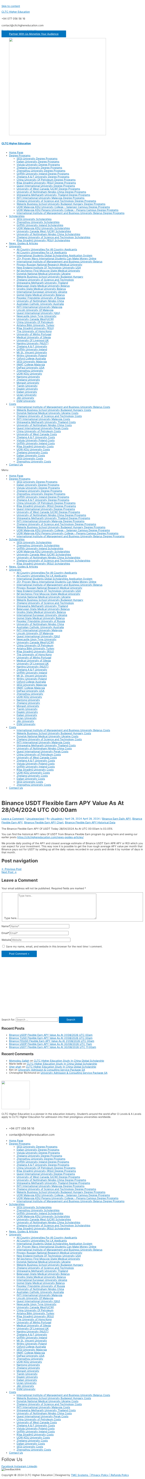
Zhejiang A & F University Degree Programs (43, 176)
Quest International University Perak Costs (42, 428)
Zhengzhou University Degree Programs (41, 170)
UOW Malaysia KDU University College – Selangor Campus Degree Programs (63, 206)
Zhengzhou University (30, 370)
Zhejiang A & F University (32, 346)
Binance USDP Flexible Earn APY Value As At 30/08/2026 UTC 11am (50, 1044)
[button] (34, 33)
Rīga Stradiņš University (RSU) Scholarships (43, 240)
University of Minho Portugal (34, 334)
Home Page (16, 152)
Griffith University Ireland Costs (36, 443)
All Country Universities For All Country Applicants (47, 249)
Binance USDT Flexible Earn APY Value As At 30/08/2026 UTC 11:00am (52, 1047)
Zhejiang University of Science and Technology (45, 279)
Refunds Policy (120, 1475)
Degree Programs (19, 155)
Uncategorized (35, 818)
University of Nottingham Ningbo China (40, 300)
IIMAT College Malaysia (31, 364)
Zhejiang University (28, 379)
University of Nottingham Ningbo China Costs (44, 425)
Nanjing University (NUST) (33, 343)
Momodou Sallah (19, 1060)
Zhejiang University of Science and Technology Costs (49, 416)
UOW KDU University (29, 373)
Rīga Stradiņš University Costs (35, 446)
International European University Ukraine (42, 291)
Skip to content (11, 6)
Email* (5, 933)
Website (6, 939)
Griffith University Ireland (32, 349)
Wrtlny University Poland (32, 355)
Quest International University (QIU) (38, 313)
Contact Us (16, 464)
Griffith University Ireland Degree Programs (43, 173)
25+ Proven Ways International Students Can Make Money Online (56, 258)
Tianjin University (27, 385)
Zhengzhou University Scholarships (38, 222)
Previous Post (12, 869)
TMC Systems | (81, 1475)
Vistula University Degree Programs (38, 164)
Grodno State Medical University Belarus (41, 288)
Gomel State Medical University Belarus (41, 294)
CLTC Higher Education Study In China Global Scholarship (69, 1060)
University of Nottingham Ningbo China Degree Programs (51, 191)
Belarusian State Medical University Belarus (43, 285)
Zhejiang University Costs (32, 452)
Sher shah (15, 1066)
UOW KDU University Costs (33, 449)
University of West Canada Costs (37, 434)
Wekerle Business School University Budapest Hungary (50, 276)
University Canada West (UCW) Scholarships (44, 231)
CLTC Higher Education (16, 11)
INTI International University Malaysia (39, 306)
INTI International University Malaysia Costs (43, 419)
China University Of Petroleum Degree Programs (46, 179)
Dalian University (27, 391)
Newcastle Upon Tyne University (36, 316)
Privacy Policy (100, 1475)
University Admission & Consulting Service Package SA (51, 1069)
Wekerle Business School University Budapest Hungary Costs (54, 410)
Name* (6, 926)
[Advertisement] (72, 990)
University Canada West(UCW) (35, 319)
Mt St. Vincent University (32, 352)
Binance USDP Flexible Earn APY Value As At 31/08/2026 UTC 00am (51, 1034)
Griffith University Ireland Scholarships (40, 225)
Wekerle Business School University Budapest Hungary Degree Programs (61, 203)
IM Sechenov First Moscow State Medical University (48, 270)
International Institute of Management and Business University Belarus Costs (63, 406)
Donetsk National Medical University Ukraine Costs (47, 413)
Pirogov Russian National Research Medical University (49, 264)
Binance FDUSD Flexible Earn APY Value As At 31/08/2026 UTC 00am (51, 1040)
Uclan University (27, 394)
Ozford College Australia (31, 358)
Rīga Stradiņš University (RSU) (35, 328)
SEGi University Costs (30, 458)
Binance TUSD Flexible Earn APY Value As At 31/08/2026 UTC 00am (51, 1037)
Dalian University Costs (31, 455)
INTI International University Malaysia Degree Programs (50, 197)
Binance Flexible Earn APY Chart (43, 822)
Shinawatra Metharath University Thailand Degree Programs (53, 194)
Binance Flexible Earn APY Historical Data (90, 822)
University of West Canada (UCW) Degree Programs (48, 188)
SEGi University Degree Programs (37, 158)
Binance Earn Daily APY (116, 818)
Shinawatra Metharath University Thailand (42, 282)
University (15, 246)
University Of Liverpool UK (33, 340)
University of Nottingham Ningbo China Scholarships (48, 234)
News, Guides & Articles (23, 243)
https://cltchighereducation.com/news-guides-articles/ (50, 837)
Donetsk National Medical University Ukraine (44, 273)
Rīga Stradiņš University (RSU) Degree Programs (46, 182)
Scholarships (17, 216)
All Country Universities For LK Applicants (42, 252)
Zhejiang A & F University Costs (36, 437)
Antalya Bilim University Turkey (35, 325)
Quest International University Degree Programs (46, 185)
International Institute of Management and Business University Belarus (59, 261)
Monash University (28, 382)
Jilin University (25, 397)
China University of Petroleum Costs (39, 431)
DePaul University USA (30, 367)
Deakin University (27, 388)
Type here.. (11, 918)
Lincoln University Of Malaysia (35, 310)
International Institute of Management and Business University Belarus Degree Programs (70, 213)
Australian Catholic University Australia (40, 303)
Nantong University (28, 376)
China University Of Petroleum (35, 322)
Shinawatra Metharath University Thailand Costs (46, 422)
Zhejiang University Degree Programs (39, 167)
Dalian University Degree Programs (38, 161)
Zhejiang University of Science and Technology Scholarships (53, 237)
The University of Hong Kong (34, 331)
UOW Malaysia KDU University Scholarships (43, 228)
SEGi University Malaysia (32, 361)
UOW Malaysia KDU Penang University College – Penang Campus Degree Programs (67, 210)
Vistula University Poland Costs (36, 440)
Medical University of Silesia (34, 337)
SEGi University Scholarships (34, 219)
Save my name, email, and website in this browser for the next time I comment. (54, 946)
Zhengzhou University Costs (34, 461)
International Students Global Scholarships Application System (54, 255)
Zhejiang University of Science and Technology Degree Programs (56, 200)
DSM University (26, 400)
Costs (12, 403)
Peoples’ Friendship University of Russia (41, 297)
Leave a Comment (13, 818)
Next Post (9, 872)
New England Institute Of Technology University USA (49, 267)
